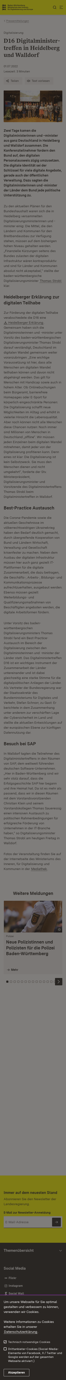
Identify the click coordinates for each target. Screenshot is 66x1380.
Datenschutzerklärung (20, 1332)
